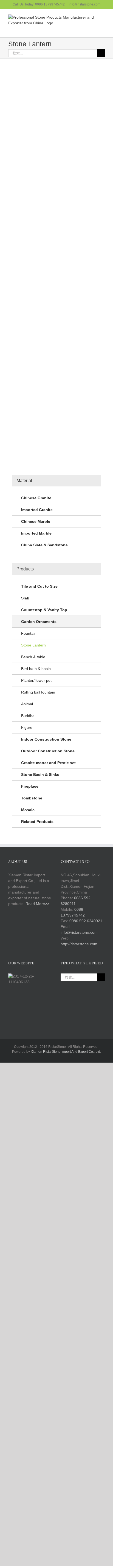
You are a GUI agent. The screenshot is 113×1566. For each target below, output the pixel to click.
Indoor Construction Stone (46, 739)
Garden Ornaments (80, 130)
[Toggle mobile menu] (102, 29)
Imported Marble (36, 533)
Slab (25, 598)
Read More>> (37, 903)
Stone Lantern (26, 130)
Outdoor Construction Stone (48, 751)
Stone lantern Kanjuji (31, 300)
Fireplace (29, 786)
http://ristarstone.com (79, 944)
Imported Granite (37, 510)
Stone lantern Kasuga (81, 317)
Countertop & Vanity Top (44, 610)
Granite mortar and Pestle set (48, 763)
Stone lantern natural (31, 425)
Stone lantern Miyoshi (31, 208)
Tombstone (31, 798)
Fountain (28, 633)
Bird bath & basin (36, 668)
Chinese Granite (36, 498)
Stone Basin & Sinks (40, 774)
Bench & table (33, 657)
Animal (27, 704)
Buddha (28, 716)
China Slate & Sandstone (44, 545)
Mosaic (28, 810)
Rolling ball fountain (38, 692)
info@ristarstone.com (84, 4)
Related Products (37, 821)
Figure (26, 727)
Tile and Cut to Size (39, 586)
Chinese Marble (35, 521)
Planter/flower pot (36, 680)
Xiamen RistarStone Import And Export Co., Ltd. (66, 1052)
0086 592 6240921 (85, 921)
